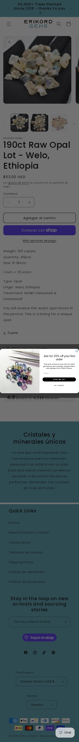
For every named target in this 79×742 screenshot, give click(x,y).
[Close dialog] (76, 351)
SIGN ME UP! (59, 379)
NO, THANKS (59, 385)
